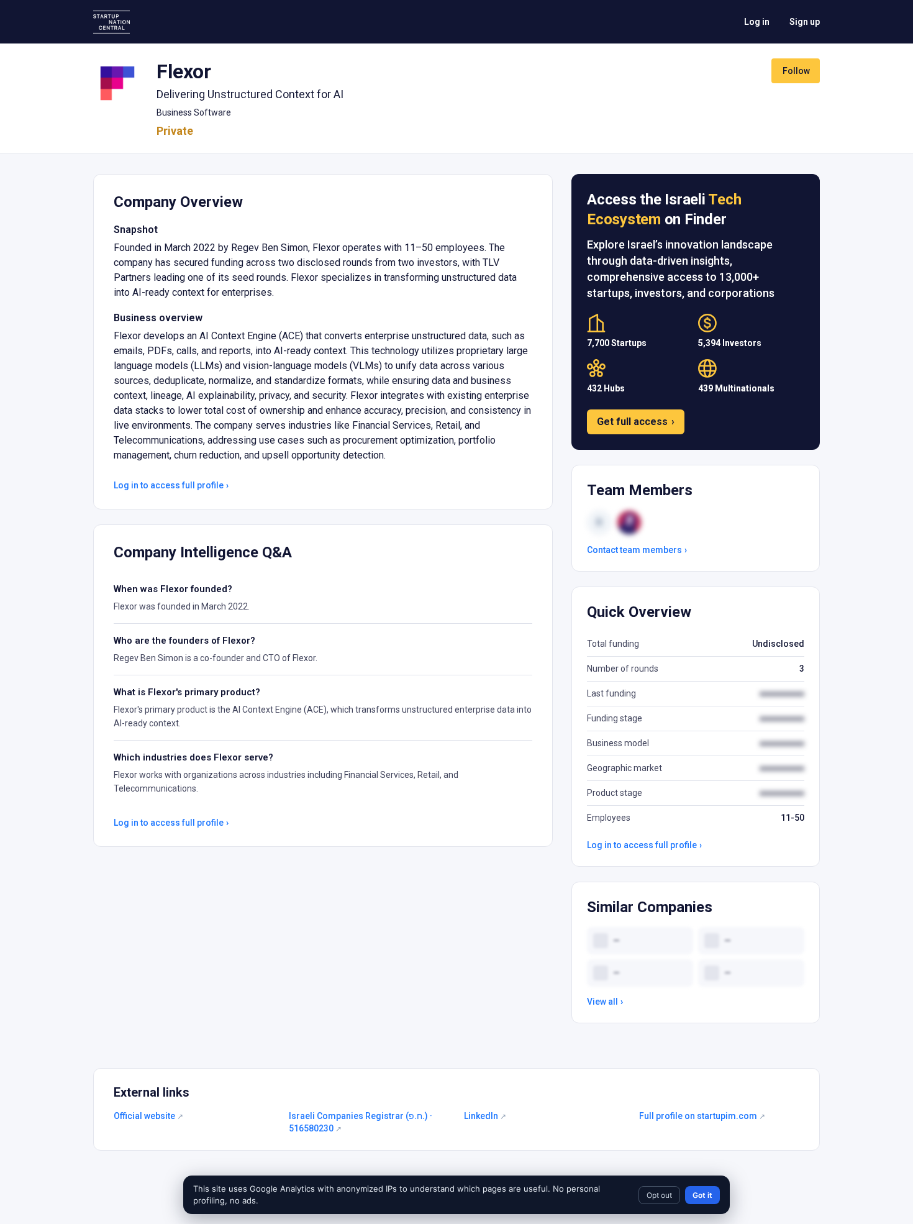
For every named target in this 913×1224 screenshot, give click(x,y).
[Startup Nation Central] (111, 22)
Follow (796, 71)
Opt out (659, 1195)
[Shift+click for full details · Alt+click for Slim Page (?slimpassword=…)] (117, 83)
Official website (148, 1116)
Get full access (636, 421)
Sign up (804, 21)
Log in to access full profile (171, 485)
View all (605, 1002)
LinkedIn (485, 1116)
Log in (757, 21)
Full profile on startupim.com (702, 1116)
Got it (702, 1195)
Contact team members (637, 550)
